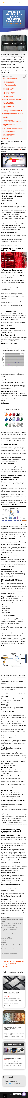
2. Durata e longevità (9, 86)
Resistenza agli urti (8, 91)
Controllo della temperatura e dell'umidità (13, 121)
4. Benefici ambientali (9, 96)
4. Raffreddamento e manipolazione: (12, 123)
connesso (11, 1083)
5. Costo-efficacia (8, 97)
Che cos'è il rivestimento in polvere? (10, 78)
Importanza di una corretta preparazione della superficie (13, 111)
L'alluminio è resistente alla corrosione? (10, 951)
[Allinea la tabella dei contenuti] (23, 76)
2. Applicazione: (8, 116)
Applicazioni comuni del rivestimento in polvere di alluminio (13, 129)
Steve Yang (11, 23)
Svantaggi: (7, 118)
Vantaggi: (6, 117)
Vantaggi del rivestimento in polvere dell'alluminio (13, 84)
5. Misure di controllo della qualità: (11, 127)
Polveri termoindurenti (9, 81)
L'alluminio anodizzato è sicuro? (8, 948)
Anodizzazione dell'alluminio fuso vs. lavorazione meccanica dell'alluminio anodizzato (9, 929)
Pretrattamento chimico (9, 106)
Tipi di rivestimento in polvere (10, 79)
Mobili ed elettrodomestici (10, 137)
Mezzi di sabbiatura (8, 105)
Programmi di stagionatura (10, 92)
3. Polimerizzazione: (9, 120)
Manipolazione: (8, 125)
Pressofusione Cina (14, 1096)
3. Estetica (7, 95)
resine (19, 149)
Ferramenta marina (8, 135)
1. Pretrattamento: (8, 114)
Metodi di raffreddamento (10, 124)
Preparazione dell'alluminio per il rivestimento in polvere (12, 100)
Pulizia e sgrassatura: (9, 102)
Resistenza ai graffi (8, 89)
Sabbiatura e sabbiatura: (9, 103)
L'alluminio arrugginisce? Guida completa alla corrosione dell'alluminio (12, 1028)
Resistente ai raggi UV (9, 93)
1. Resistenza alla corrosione (10, 85)
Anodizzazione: (8, 109)
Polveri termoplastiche (9, 82)
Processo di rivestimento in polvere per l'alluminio (13, 113)
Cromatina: (7, 107)
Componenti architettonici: (10, 131)
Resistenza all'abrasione (9, 88)
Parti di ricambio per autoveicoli (11, 132)
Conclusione (5, 138)
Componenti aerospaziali (10, 134)
